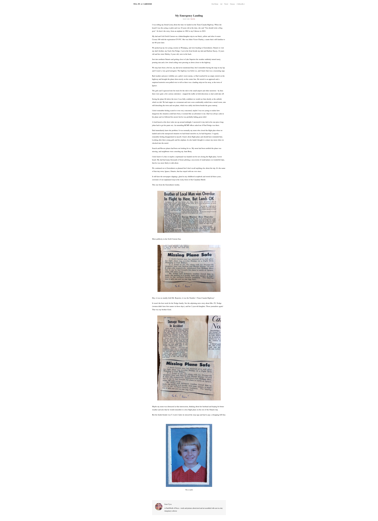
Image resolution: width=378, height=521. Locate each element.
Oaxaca (232, 4)
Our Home (215, 4)
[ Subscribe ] (241, 4)
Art (221, 4)
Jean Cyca (168, 504)
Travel (226, 4)
